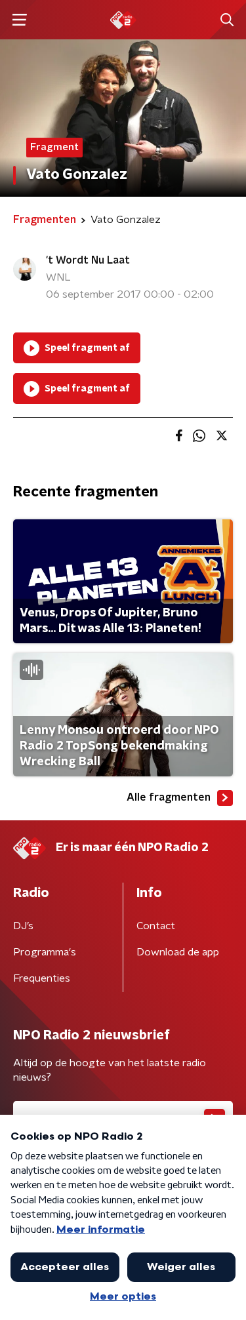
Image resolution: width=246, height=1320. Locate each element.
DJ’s (23, 926)
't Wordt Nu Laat (88, 260)
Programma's (44, 952)
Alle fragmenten (169, 797)
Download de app (177, 952)
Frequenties (41, 978)
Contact (155, 926)
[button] (19, 20)
